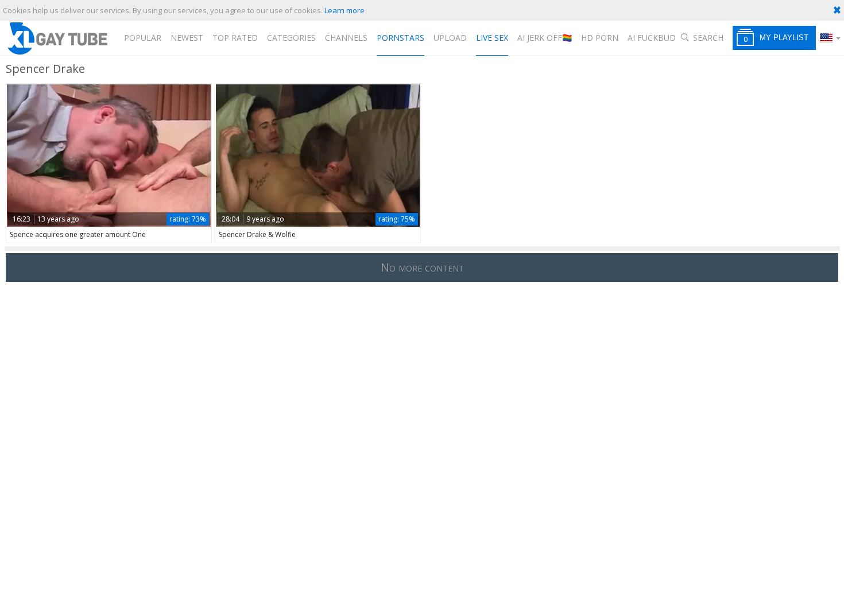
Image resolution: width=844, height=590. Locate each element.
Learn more (344, 10)
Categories (291, 37)
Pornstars (400, 37)
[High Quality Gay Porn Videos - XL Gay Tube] (57, 38)
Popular (142, 37)
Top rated (235, 37)
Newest (187, 37)
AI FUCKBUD (652, 37)
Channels (346, 37)
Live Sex (492, 37)
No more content (422, 267)
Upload (450, 37)
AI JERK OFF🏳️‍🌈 (544, 37)
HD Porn (599, 37)
